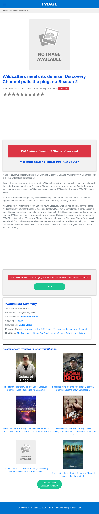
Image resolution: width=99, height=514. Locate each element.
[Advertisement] (49, 120)
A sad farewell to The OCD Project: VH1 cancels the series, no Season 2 (54, 329)
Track (49, 287)
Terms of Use (75, 508)
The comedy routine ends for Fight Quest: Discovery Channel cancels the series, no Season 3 (73, 431)
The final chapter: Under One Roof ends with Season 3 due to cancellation (51, 333)
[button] (4, 4)
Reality (20, 321)
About (50, 508)
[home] (49, 5)
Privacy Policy (61, 508)
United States (25, 325)
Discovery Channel (29, 317)
